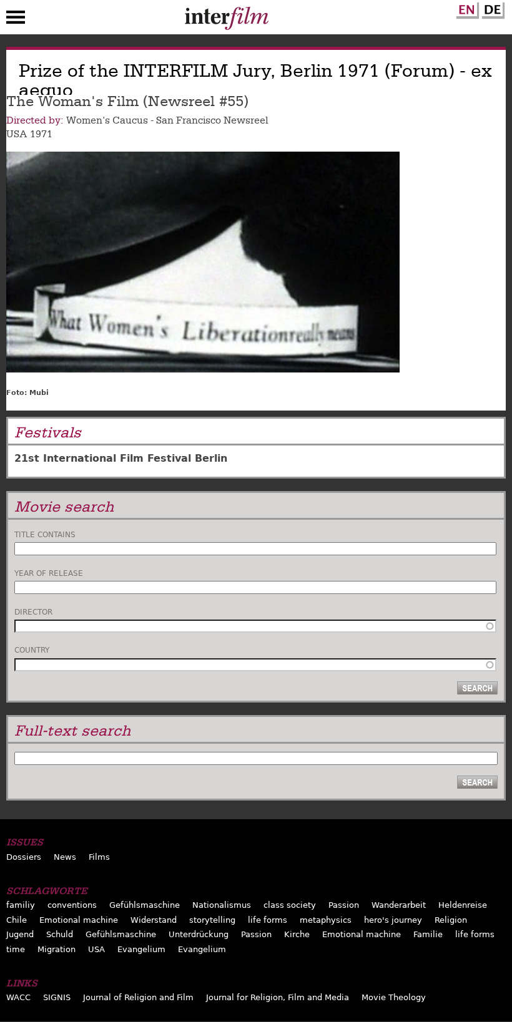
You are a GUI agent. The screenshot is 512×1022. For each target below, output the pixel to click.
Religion (451, 920)
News (65, 857)
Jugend (20, 934)
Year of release (48, 573)
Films (99, 857)
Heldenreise (462, 905)
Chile (16, 920)
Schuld (59, 934)
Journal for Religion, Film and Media (277, 997)
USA (16, 134)
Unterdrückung (199, 934)
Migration (56, 949)
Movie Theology (394, 997)
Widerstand (153, 920)
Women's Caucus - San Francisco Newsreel (167, 120)
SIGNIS (57, 997)
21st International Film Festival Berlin (120, 458)
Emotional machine (78, 920)
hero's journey (393, 920)
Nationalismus (221, 905)
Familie (428, 934)
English (466, 8)
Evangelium (141, 949)
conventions (72, 905)
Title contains (45, 534)
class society (289, 905)
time (15, 949)
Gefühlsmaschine (144, 905)
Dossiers (23, 857)
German (491, 8)
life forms (267, 920)
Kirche (297, 934)
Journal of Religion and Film (138, 997)
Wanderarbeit (399, 905)
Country (31, 650)
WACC (18, 997)
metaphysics (326, 920)
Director (33, 612)
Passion (343, 905)
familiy (20, 905)
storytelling (212, 920)
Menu (15, 20)
